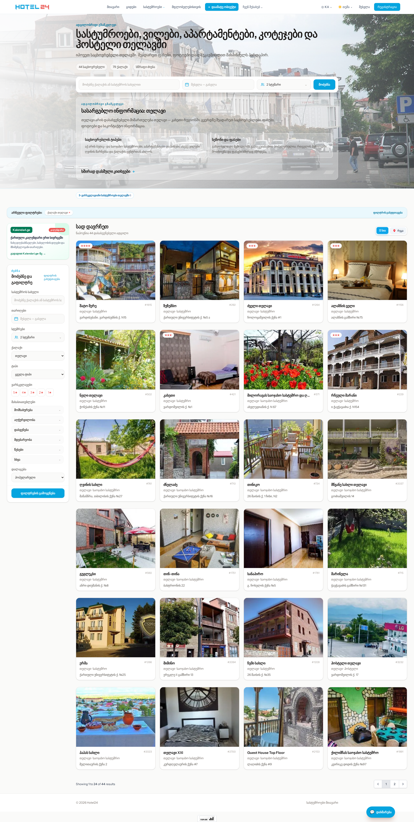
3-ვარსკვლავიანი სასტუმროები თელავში (105, 195)
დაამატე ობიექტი (222, 7)
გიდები (131, 7)
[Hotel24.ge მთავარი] (32, 7)
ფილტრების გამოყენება (38, 493)
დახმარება (381, 812)
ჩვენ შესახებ (253, 7)
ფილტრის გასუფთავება (388, 212)
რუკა (400, 230)
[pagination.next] (403, 784)
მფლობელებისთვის (186, 7)
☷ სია (382, 230)
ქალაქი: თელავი (58, 212)
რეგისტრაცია (387, 7)
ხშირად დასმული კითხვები (108, 171)
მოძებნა (324, 84)
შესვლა (364, 7)
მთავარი (113, 7)
